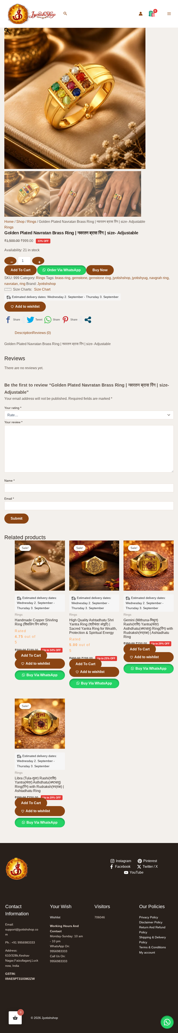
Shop (20, 221)
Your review (13, 422)
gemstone (79, 278)
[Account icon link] (141, 14)
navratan (11, 284)
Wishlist (55, 917)
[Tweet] (34, 320)
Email (9, 498)
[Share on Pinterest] (69, 320)
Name (9, 480)
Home (9, 221)
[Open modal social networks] (88, 320)
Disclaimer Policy (150, 922)
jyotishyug (140, 278)
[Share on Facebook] (12, 320)
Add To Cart (20, 270)
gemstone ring (100, 278)
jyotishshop (121, 278)
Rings (31, 221)
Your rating (12, 408)
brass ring (62, 278)
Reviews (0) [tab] (41, 333)
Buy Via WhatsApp (42, 675)
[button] (65, 14)
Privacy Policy (148, 917)
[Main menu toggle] (169, 13)
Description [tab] (23, 333)
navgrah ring (159, 278)
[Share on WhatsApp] (52, 320)
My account (147, 952)
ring (22, 284)
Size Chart (42, 289)
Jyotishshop (46, 284)
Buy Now (99, 270)
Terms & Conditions (152, 947)
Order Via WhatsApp (64, 270)
